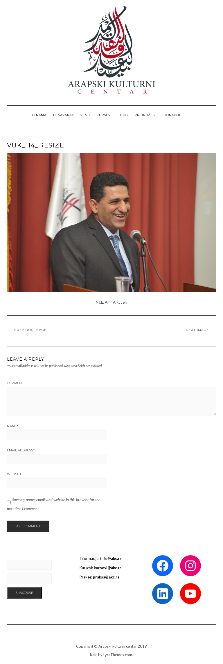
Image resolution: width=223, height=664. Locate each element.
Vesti (85, 115)
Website (14, 474)
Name (12, 426)
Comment (15, 383)
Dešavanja (63, 115)
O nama (39, 115)
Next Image (197, 330)
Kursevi (104, 115)
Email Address (21, 450)
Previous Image (30, 330)
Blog (123, 115)
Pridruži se (146, 115)
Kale (93, 654)
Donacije (172, 115)
